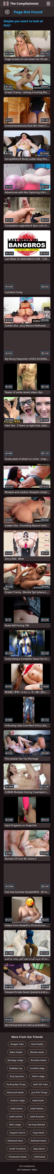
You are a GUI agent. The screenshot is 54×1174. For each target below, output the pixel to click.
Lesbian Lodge (17, 1100)
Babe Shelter (16, 1052)
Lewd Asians (16, 1108)
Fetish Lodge (38, 1076)
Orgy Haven (39, 1132)
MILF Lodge (15, 1124)
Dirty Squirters (17, 1076)
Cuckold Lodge (37, 1068)
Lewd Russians (37, 1116)
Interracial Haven (15, 1092)
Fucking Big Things (16, 1084)
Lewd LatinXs (15, 1116)
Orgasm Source (17, 1132)
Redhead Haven (38, 1140)
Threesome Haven (18, 1156)
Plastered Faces (15, 1140)
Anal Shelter (37, 1044)
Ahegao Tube (17, 1044)
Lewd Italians (37, 1108)
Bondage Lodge (15, 1060)
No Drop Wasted (36, 1124)
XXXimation (39, 1156)
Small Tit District (17, 1148)
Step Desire (39, 1148)
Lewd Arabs (38, 1100)
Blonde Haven (37, 1052)
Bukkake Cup (15, 1068)
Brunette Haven (38, 1060)
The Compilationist (24, 3)
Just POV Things (39, 1092)
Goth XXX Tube (40, 1084)
